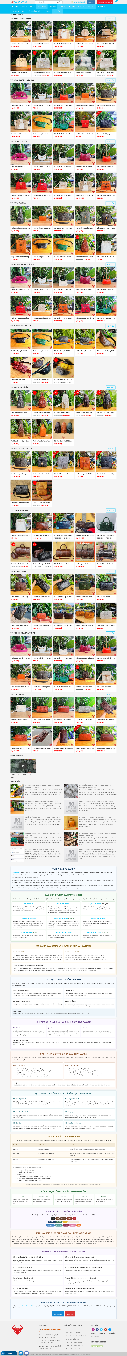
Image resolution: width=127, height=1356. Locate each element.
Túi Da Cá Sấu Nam (29, 904)
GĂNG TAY (89, 6)
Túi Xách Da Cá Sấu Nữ (60, 918)
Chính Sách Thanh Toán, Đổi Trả (76, 1336)
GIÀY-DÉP (70, 6)
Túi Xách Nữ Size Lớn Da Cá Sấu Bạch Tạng (111, 257)
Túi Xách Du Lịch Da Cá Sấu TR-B (65, 564)
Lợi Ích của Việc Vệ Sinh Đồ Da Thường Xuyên (43, 817)
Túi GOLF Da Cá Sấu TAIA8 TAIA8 (86, 535)
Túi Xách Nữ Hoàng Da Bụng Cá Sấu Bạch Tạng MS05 (93, 72)
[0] (115, 1)
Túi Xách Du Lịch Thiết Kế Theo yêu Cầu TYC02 (70, 535)
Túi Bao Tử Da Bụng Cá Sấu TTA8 (108, 351)
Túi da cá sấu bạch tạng (98, 918)
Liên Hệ (68, 1329)
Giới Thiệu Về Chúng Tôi (73, 1332)
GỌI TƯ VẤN (70, 1314)
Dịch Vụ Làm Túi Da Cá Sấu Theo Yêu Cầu (95, 817)
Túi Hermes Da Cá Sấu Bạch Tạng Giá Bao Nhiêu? (49, 72)
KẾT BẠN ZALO (58, 1314)
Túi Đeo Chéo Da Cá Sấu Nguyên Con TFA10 (69, 441)
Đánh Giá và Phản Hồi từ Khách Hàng (39, 849)
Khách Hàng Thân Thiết (73, 1349)
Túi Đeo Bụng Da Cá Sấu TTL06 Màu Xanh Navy (70, 351)
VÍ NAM (14, 6)
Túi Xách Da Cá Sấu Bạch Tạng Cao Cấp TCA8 (26, 72)
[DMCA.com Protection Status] (97, 1348)
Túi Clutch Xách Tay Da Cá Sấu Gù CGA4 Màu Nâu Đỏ (29, 748)
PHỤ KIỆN (47, 11)
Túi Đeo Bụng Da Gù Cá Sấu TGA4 (22, 379)
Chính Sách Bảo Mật (72, 1339)
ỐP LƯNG (100, 6)
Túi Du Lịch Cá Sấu (26, 932)
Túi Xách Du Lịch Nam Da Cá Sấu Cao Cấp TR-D (27, 564)
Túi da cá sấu (16, 872)
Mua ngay (91, 2)
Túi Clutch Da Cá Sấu (29, 918)
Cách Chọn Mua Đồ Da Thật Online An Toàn (96, 801)
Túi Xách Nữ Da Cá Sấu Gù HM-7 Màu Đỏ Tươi (27, 195)
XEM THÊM (110, 19)
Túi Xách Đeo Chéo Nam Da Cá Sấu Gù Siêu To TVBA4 (94, 687)
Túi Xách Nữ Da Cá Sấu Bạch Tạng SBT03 (68, 72)
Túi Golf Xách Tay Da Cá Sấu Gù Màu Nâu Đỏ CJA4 (50, 625)
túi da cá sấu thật (27, 1306)
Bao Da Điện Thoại (18, 11)
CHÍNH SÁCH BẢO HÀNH (74, 1342)
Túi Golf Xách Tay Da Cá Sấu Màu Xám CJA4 (26, 625)
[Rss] (93, 1329)
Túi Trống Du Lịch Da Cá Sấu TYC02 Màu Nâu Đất (49, 535)
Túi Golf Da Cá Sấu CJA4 (105, 597)
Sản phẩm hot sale (79, 2)
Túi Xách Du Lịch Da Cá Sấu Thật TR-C (46, 564)
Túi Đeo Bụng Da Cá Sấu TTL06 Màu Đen (89, 351)
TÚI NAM (52, 6)
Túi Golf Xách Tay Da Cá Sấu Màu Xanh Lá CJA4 (92, 597)
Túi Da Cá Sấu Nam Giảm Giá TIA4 (44, 502)
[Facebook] (97, 1329)
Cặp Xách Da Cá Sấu (95, 904)
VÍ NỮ (31, 6)
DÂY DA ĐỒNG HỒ (34, 11)
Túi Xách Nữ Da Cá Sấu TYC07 (86, 134)
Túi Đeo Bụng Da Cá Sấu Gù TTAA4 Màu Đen (48, 257)
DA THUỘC (56, 11)
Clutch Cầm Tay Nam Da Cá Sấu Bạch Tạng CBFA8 (28, 719)
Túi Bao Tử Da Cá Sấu (94, 932)
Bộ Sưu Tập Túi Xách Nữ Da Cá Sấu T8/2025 (41, 801)
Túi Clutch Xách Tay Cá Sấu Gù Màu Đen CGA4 (49, 597)
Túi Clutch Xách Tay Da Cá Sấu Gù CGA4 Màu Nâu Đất (51, 748)
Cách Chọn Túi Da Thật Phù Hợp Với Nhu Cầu (96, 849)
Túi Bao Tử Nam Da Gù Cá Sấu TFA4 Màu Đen (26, 228)
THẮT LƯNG (41, 6)
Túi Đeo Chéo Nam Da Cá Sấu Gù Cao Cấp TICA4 (49, 474)
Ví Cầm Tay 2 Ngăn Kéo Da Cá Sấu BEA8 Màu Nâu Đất (72, 748)
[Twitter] (101, 1329)
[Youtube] (105, 1329)
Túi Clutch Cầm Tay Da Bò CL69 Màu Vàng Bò (91, 748)
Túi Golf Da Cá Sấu (63, 904)
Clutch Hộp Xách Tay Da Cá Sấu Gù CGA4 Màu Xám (93, 719)
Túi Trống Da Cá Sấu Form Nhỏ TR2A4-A (89, 564)
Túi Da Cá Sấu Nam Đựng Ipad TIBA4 (109, 474)
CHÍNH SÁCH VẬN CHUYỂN (74, 1345)
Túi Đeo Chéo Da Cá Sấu (63, 932)
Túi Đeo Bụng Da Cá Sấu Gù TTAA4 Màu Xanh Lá (49, 134)
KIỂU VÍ (23, 6)
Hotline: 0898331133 (105, 2)
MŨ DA (80, 6)
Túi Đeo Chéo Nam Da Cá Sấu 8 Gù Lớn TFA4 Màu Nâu (94, 257)
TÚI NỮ (61, 6)
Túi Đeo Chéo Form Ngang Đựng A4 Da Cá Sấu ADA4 (29, 502)
